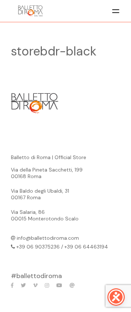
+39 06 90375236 (38, 246)
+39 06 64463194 (86, 246)
